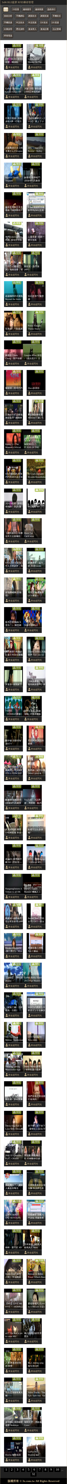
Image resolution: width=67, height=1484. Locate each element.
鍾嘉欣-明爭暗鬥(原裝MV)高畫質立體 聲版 (32, 179)
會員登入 (32, 29)
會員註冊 (45, 29)
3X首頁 (15, 9)
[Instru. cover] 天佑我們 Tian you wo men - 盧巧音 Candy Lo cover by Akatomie (37, 653)
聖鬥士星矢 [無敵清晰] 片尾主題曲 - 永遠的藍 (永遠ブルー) (32, 713)
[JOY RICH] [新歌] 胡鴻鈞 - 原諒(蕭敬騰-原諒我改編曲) (14, 505)
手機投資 (8, 22)
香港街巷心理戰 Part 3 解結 (35, 949)
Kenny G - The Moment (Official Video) (13, 446)
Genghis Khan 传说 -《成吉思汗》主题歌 (33, 357)
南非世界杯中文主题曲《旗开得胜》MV (14, 209)
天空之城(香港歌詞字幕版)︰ (36, 594)
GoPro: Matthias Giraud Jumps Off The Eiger (13, 90)
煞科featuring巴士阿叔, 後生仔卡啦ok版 (13, 238)
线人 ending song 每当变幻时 (35, 1364)
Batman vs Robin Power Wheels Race (36, 1275)
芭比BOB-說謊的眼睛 (36, 742)
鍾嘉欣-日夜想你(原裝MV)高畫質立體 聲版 (13, 801)
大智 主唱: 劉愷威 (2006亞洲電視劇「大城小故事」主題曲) (33, 90)
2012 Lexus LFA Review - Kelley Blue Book (35, 150)
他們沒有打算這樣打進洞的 (36, 1097)
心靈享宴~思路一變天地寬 (36, 238)
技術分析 (8, 16)
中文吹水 (20, 22)
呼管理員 (8, 36)
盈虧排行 (51, 9)
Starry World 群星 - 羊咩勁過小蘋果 (32, 1068)
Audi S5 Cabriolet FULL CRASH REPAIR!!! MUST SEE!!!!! (13, 1157)
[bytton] (5, 9)
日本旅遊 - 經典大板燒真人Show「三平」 (32, 1246)
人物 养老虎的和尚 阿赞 (13, 1364)
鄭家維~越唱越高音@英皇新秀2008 (14, 920)
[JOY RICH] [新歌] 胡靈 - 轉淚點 (14, 60)
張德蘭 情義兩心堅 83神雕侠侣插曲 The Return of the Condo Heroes (32, 1157)
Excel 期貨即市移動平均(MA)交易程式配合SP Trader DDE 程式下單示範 (36, 209)
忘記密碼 (57, 29)
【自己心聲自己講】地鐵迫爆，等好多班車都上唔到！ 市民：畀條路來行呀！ (14, 268)
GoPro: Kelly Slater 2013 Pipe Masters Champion (33, 979)
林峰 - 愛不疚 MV (13, 1247)
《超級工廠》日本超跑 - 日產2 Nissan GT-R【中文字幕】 (14, 1009)
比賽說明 (8, 29)
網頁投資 (45, 16)
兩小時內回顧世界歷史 (33, 1335)
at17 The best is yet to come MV (13, 1335)
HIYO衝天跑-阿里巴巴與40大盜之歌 (14, 475)
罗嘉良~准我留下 (13, 684)
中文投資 (32, 22)
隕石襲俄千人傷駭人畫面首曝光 (14, 1186)
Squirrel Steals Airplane (11, 179)
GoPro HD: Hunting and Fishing (33, 1453)
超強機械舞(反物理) (13, 594)
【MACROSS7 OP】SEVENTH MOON (13, 1216)
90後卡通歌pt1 (31, 625)
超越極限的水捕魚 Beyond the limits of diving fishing (14, 298)
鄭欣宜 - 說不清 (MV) (31, 268)
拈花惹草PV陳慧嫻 (36, 297)
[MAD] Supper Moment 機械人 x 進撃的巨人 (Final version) (32, 890)
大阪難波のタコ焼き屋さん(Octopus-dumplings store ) (14, 150)
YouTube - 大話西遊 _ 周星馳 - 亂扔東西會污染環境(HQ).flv (33, 801)
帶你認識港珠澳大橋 (14, 1394)
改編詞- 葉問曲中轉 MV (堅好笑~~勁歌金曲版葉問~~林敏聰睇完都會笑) (14, 861)
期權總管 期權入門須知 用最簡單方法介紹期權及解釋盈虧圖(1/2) (36, 1216)
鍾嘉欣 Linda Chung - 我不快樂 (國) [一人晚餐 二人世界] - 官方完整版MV (13, 357)
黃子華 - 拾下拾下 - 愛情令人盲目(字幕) (36, 1127)
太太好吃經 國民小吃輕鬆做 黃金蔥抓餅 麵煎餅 (13, 831)
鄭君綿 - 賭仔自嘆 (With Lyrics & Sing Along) (36, 772)
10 (57, 1469)
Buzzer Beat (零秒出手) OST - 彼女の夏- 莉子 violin (36, 920)
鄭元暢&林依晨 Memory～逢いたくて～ (36, 416)
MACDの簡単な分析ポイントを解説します (36, 1009)
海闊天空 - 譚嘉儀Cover (32, 1423)
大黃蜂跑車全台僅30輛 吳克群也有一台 (36, 1187)
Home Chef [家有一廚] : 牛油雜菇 (13, 1275)
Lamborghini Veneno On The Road (35, 61)
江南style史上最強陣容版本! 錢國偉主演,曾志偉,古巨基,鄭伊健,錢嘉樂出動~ (13, 416)
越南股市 (27, 9)
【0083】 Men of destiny (14, 979)
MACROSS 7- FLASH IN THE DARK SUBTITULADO (32, 446)
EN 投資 (55, 22)
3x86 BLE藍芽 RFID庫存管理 (18, 2)
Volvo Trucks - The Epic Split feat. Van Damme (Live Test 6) (36, 1394)
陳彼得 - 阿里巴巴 (14, 388)
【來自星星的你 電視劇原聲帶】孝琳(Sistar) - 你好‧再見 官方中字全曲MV (36, 683)
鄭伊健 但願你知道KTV (13, 742)
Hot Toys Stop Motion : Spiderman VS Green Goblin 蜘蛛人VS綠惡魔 (14, 1039)
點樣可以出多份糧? (35, 831)
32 (33, 1474)
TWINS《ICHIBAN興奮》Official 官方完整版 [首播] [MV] (14, 713)
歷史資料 (20, 29)
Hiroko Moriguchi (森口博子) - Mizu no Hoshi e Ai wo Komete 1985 (13, 950)
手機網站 (20, 16)
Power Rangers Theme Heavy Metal (34, 327)
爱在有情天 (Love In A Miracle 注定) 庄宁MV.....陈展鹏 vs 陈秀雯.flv (36, 1305)
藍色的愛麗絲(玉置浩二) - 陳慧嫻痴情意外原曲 (13, 624)
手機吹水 (57, 16)
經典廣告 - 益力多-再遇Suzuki (35, 564)
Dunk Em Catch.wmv (29, 534)
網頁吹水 (32, 16)
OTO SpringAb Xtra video (35, 1038)
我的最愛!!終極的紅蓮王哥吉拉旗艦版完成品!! (14, 653)
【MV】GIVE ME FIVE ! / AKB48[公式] (14, 1305)
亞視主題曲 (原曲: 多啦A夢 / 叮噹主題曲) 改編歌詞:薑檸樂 (14, 120)
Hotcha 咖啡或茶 (13, 1455)
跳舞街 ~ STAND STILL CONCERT (13, 772)
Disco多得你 (33, 388)
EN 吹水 (44, 22)
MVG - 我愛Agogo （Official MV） (36, 860)
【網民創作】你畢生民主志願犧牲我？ (14, 535)
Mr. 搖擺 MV (34, 506)
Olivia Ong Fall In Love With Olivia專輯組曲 (14, 1127)
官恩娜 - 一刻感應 (14, 329)
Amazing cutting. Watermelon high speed (13, 1068)
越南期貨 (39, 9)
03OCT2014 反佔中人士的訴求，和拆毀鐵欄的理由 (14, 564)
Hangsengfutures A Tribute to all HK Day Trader (13, 890)
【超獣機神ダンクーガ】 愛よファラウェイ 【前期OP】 (36, 120)
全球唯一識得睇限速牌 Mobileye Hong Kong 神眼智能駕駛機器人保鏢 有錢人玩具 (14, 1424)
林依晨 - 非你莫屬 (14, 1099)
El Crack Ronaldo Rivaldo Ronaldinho (36, 475)
